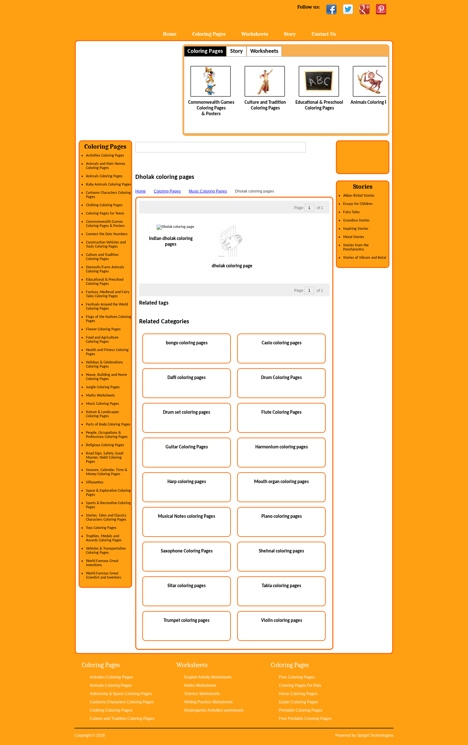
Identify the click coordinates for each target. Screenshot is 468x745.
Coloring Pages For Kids (300, 685)
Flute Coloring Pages (281, 412)
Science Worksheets (202, 694)
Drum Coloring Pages (281, 378)
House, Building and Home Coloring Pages (106, 377)
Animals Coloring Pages (373, 102)
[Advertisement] (132, 88)
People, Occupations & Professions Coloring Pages (107, 435)
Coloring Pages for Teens (105, 213)
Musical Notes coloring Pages (186, 516)
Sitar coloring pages (186, 586)
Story (290, 34)
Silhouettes (94, 482)
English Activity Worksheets (207, 677)
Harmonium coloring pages (281, 447)
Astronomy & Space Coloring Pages (121, 694)
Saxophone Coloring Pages (187, 551)
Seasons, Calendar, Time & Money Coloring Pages (106, 472)
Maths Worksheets (100, 395)
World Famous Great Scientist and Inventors (103, 576)
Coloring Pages (208, 34)
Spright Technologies (375, 735)
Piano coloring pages (281, 516)
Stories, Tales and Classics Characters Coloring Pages (106, 518)
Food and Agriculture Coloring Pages (102, 340)
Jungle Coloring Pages (103, 387)
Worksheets (254, 34)
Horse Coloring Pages (298, 694)
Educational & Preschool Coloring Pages (105, 282)
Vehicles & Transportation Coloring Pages (106, 551)
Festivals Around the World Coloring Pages (107, 307)
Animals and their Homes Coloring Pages (105, 166)
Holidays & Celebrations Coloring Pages (104, 365)
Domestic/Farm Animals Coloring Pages (105, 269)
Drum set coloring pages (186, 412)
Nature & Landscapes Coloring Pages (102, 414)
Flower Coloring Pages (103, 329)
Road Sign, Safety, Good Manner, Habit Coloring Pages (104, 458)
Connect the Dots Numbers (107, 234)
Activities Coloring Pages (105, 156)
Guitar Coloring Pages (187, 447)
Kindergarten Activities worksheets (214, 710)
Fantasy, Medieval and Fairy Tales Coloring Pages (107, 294)
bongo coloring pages (187, 343)
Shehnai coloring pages (281, 551)
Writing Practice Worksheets (208, 702)
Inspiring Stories (355, 229)
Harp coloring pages (186, 482)
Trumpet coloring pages (186, 620)
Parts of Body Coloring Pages (108, 424)
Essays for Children (357, 204)
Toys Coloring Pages (101, 528)
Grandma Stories (356, 220)
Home (125, 19)
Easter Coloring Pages (298, 702)
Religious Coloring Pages (105, 445)
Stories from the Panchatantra (356, 247)
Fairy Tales (351, 212)
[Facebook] (331, 9)
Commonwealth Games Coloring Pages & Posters (211, 108)
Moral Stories (353, 237)
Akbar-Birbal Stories (358, 196)
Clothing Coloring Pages (104, 205)
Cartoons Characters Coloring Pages (122, 702)
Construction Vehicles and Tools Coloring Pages (106, 245)
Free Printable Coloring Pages (305, 718)
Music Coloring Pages (102, 404)
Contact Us (324, 34)
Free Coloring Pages (297, 677)
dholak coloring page (232, 266)
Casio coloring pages (281, 343)
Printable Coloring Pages (301, 710)
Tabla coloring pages (281, 586)
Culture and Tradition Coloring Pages (102, 257)
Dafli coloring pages (186, 378)
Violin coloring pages (281, 620)
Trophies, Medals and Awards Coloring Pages (104, 538)
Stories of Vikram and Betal (364, 258)
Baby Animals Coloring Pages (108, 184)
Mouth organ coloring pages (281, 482)
